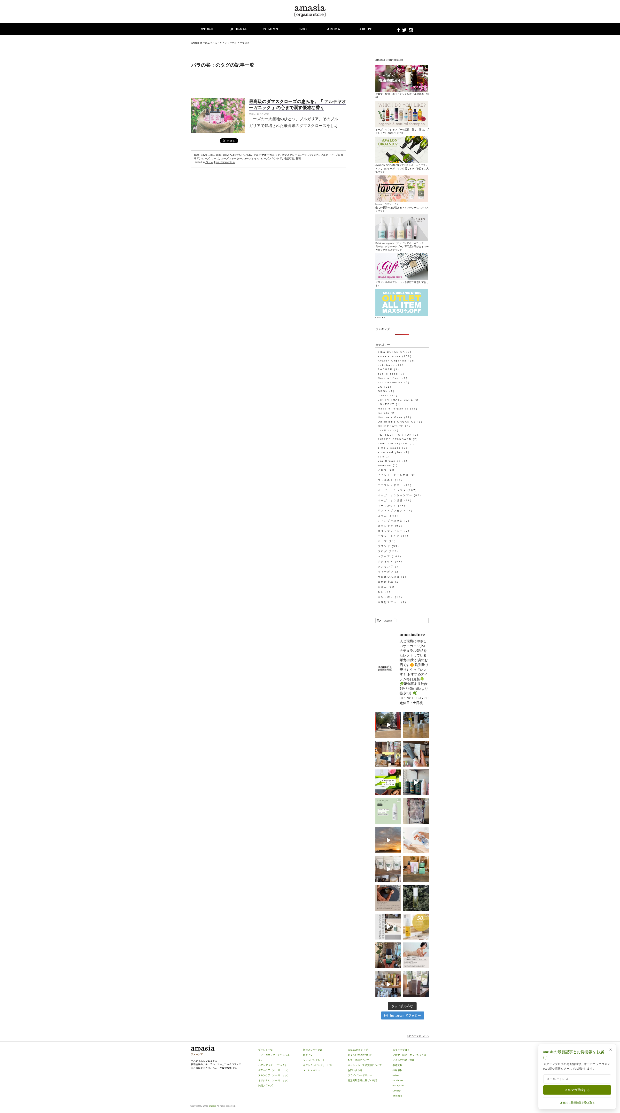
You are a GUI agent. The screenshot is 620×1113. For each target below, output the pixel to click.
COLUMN (270, 29)
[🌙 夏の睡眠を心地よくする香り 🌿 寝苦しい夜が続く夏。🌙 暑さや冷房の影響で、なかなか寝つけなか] (416, 984)
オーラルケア (387, 505)
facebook (398, 1080)
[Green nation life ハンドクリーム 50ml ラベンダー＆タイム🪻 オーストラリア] (416, 753)
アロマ (382, 470)
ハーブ (382, 541)
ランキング (386, 566)
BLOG (302, 29)
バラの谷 (313, 154)
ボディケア (386, 561)
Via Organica (389, 461)
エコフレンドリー (390, 485)
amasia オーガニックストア (206, 42)
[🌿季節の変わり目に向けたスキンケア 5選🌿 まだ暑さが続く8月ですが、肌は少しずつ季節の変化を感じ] (388, 782)
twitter (396, 1075)
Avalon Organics (392, 360)
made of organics (393, 408)
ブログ (382, 551)
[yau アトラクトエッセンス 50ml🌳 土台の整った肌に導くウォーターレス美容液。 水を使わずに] (416, 897)
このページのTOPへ (418, 1036)
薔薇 (298, 158)
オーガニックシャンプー (395, 495)
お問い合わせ (355, 1070)
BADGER (385, 369)
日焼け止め (386, 581)
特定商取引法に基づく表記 (362, 1080)
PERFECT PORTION (395, 434)
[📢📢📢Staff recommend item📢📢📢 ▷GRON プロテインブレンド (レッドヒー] (416, 811)
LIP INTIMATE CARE (395, 400)
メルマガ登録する (577, 1090)
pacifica (385, 430)
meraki (383, 413)
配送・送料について (359, 1060)
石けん (382, 587)
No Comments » (225, 162)
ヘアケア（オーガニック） (272, 1065)
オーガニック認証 (390, 500)
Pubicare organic (393, 443)
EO (380, 386)
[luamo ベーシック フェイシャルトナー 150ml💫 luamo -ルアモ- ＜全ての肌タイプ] (388, 811)
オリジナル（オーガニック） (274, 1080)
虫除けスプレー (389, 602)
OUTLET (380, 317)
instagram (398, 1085)
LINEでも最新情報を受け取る (577, 1102)
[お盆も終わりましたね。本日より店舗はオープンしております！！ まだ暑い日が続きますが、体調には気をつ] (388, 869)
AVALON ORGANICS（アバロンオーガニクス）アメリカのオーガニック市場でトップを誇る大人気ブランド (402, 168)
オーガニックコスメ (392, 490)
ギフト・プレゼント (392, 510)
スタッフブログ (401, 1050)
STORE (207, 29)
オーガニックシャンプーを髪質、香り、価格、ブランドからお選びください (402, 131)
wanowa (384, 465)
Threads (397, 1095)
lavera (383, 395)
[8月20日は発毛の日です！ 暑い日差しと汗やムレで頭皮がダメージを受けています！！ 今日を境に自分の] (416, 782)
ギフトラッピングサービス (317, 1065)
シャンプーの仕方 (390, 520)
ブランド (384, 546)
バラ (304, 154)
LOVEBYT (386, 404)
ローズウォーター (231, 158)
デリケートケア (389, 536)
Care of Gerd (389, 378)
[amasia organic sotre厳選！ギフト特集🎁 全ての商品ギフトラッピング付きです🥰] (388, 753)
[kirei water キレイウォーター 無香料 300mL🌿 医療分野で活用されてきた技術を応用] (416, 840)
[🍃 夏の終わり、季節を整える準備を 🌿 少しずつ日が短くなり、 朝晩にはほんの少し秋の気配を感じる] (416, 724)
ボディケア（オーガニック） (274, 1070)
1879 (204, 154)
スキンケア (386, 526)
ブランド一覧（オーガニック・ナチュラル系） (274, 1055)
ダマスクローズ (290, 154)
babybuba (386, 365)
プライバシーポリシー (360, 1075)
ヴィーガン (386, 571)
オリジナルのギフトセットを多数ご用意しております (402, 284)
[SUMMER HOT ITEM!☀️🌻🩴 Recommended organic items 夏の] (388, 926)
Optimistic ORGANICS (397, 421)
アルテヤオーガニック (266, 154)
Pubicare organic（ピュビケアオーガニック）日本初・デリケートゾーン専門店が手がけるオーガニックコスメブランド (402, 246)
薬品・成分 (386, 597)
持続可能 (289, 158)
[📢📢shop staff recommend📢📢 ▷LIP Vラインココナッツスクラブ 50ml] (388, 955)
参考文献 (397, 1065)
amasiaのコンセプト (359, 1050)
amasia (212, 1106)
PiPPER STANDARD (394, 439)
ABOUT (365, 29)
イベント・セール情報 (393, 475)
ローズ (215, 158)
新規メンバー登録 (312, 1050)
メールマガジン (311, 1070)
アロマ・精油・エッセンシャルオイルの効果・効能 (402, 96)
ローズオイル (251, 158)
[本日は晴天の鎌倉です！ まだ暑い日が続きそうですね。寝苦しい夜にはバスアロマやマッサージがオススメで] (388, 840)
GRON (383, 391)
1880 (211, 154)
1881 (218, 154)
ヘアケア (384, 556)
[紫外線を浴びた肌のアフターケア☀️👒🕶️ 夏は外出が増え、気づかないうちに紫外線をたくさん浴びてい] (416, 869)
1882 (226, 154)
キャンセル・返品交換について (365, 1065)
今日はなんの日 (389, 576)
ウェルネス (386, 480)
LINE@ (397, 1090)
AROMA (333, 29)
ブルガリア (327, 154)
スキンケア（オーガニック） (274, 1075)
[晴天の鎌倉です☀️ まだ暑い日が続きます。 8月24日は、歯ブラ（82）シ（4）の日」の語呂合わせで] (388, 724)
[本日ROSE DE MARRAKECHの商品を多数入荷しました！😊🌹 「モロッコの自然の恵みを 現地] (388, 984)
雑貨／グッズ (265, 1085)
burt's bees (388, 373)
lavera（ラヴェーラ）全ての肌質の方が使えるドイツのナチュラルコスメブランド (402, 207)
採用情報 (397, 1070)
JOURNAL (238, 29)
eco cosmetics (390, 382)
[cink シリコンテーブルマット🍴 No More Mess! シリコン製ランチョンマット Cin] (388, 897)
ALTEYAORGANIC (241, 154)
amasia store (389, 356)
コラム (209, 162)
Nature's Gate (390, 417)
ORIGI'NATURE (391, 426)
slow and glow (390, 452)
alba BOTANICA (391, 352)
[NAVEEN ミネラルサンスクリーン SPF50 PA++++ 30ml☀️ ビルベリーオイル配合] (416, 926)
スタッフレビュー (390, 531)
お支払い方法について (360, 1055)
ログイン (308, 1055)
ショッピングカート (314, 1060)
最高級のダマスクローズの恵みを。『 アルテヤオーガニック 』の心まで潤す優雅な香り (297, 104)
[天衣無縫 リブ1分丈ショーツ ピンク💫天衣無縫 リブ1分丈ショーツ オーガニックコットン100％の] (416, 955)
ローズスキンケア (271, 158)
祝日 (381, 592)
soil (381, 456)
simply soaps (389, 448)
